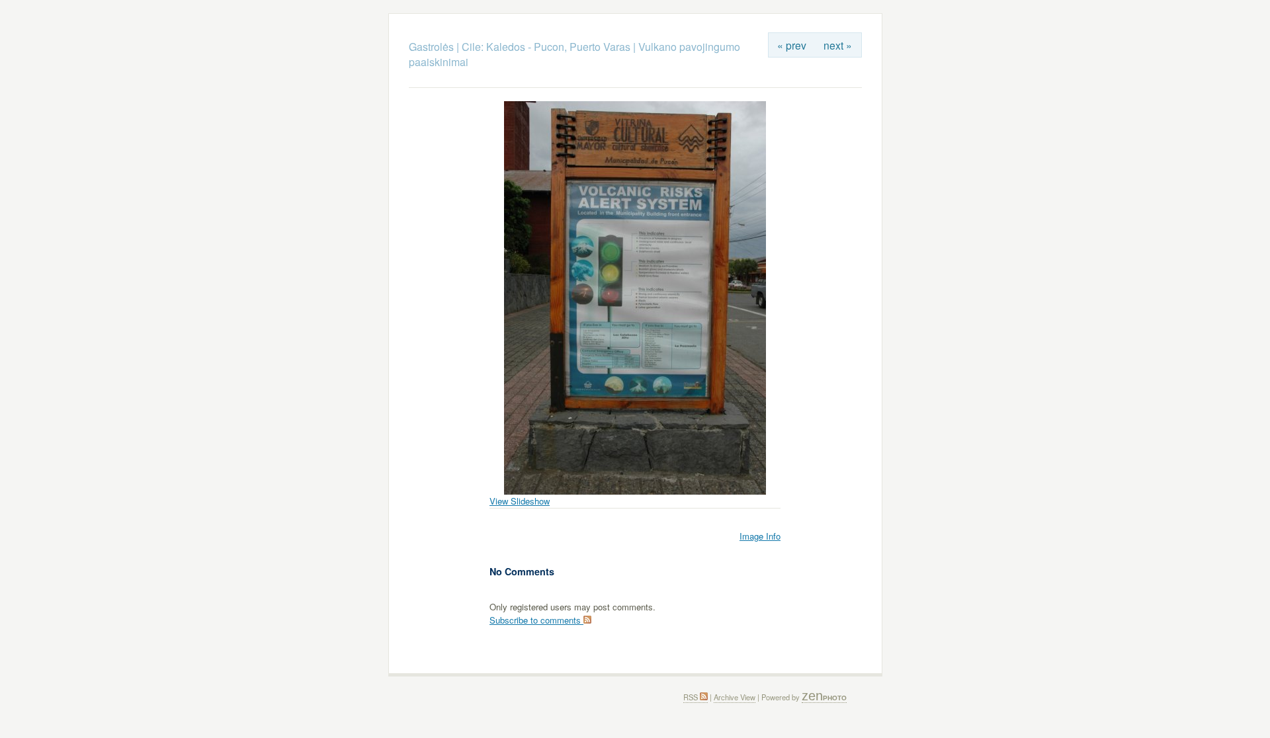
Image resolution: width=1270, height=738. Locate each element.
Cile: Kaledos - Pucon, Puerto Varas (546, 46)
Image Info (760, 536)
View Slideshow (519, 501)
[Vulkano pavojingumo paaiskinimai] (635, 491)
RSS (691, 697)
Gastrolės (432, 46)
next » (838, 45)
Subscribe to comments (536, 620)
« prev (791, 45)
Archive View (734, 697)
